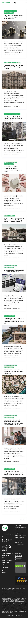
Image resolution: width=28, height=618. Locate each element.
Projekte (18, 62)
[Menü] (25, 2)
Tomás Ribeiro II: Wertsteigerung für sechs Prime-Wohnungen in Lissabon (14, 67)
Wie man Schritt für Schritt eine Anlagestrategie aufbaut (14, 270)
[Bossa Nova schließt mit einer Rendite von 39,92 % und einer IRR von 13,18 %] (14, 131)
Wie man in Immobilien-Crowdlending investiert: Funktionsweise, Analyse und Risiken (13, 169)
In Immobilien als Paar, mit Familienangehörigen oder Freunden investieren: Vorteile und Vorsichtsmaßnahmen (13, 422)
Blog (3, 570)
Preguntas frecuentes (20, 527)
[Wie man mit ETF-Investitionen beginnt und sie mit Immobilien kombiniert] (14, 384)
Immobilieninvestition (9, 315)
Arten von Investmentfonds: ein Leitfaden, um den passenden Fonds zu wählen (13, 17)
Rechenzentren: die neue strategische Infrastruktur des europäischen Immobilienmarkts (14, 473)
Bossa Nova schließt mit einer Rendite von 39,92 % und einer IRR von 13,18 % (13, 118)
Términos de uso (19, 533)
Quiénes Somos (5, 569)
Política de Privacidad (20, 535)
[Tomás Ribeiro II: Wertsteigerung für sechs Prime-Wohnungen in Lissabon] (14, 80)
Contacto (4, 572)
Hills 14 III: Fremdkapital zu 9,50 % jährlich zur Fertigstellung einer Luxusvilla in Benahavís (14, 220)
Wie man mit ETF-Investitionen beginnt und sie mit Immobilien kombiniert (13, 371)
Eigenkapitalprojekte (9, 62)
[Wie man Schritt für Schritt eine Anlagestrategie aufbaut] (14, 283)
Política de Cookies (19, 537)
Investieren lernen (8, 12)
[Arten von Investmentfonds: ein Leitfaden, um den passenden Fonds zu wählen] (14, 30)
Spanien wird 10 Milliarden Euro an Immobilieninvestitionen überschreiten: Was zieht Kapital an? (14, 321)
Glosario (17, 529)
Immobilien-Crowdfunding (10, 10)
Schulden (12, 215)
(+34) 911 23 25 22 (6, 533)
